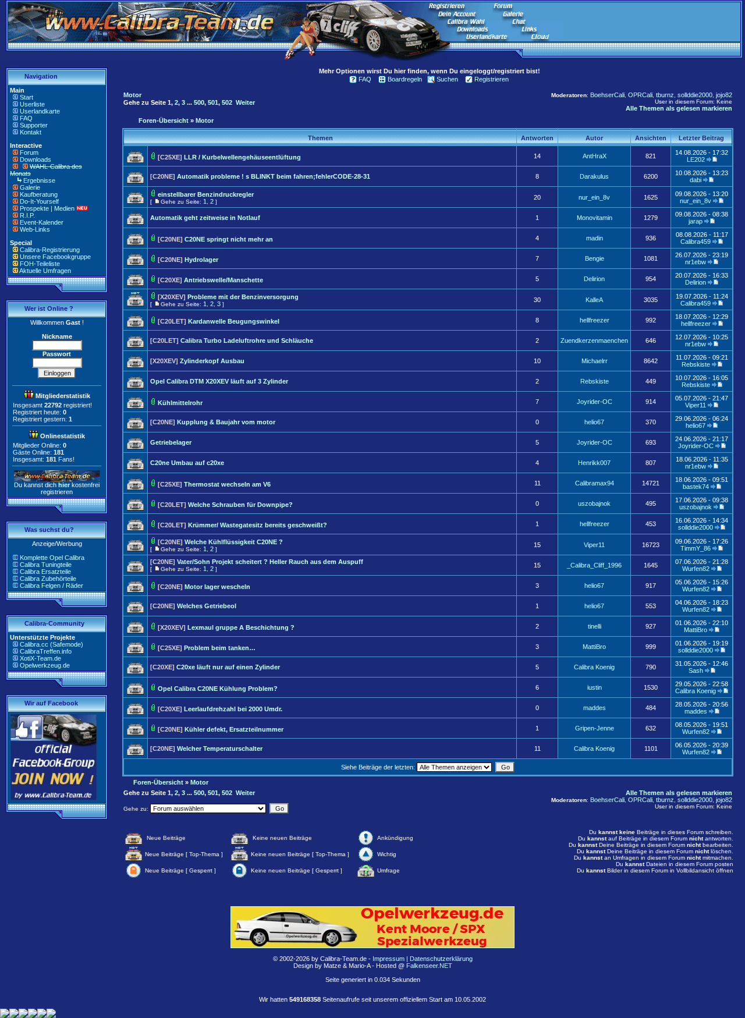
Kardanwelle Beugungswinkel (233, 321)
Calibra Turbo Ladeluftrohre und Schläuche (246, 340)
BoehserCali (607, 94)
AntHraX (594, 155)
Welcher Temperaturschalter (219, 748)
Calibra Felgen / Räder (51, 585)
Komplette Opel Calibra (52, 557)
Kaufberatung (39, 194)
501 (213, 102)
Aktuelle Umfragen (45, 270)
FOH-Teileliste (40, 263)
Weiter (245, 102)
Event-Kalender (41, 222)
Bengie (594, 258)
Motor (132, 94)
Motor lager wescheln (217, 586)
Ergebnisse (39, 180)
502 (227, 102)
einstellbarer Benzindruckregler (206, 194)
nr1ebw (695, 261)
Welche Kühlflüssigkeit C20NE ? (234, 541)
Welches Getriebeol (206, 605)
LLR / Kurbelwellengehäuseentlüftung (242, 157)
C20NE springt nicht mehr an (229, 239)
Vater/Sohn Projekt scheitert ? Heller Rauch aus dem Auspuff (270, 561)
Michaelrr (594, 360)
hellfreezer (594, 320)
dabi (695, 179)
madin (594, 238)
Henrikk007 (594, 462)
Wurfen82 (695, 568)
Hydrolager (201, 259)
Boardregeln (405, 79)
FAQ (26, 118)
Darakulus (594, 176)
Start (26, 97)
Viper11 (695, 405)
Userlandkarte (40, 111)
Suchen (447, 79)
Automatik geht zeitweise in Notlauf (205, 217)
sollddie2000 (694, 94)
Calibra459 (695, 241)
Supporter (34, 125)
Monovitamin (594, 217)
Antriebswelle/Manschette (223, 279)
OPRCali (640, 94)
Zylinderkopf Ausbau (212, 360)
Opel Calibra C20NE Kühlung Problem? (218, 688)
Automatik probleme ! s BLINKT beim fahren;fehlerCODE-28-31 (273, 176)
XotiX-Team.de (40, 658)
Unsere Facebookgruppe (55, 256)
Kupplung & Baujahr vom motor (226, 421)
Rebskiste (696, 364)
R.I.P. (27, 215)
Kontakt (30, 132)
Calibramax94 (594, 483)
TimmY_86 (695, 548)
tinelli (594, 626)
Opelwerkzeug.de (45, 665)
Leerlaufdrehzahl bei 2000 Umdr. (233, 708)
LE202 (696, 159)
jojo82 (724, 94)
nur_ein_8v (594, 197)
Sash (696, 670)
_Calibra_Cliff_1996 (594, 565)
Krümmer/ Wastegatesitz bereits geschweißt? (257, 525)
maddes (594, 707)
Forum (29, 152)
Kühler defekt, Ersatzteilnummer (234, 729)
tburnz (665, 94)
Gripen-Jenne (594, 728)
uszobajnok (594, 503)
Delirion (594, 278)
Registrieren (491, 79)
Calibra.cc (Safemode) (51, 644)
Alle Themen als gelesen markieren (679, 108)
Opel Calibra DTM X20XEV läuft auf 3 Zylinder (219, 381)
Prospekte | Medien (47, 208)
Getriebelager (170, 442)
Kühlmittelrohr (180, 402)
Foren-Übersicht (164, 120)
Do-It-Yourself (39, 201)
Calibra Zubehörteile (48, 578)
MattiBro (695, 629)
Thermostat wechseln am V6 (227, 484)
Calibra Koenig (594, 667)
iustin (594, 687)
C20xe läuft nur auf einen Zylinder (228, 667)
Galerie (30, 187)
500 (199, 102)
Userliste (32, 104)
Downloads (35, 159)
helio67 (594, 421)
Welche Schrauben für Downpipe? (240, 504)
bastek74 (696, 486)
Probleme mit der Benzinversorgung (243, 296)
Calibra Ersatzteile (45, 571)
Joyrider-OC (594, 401)
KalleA (594, 299)
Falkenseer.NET (429, 965)
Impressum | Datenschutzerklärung (422, 958)
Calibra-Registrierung (50, 249)
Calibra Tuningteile (46, 564)
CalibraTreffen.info (46, 651)
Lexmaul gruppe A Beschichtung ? (241, 627)
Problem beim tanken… (220, 647)
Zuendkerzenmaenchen (594, 340)
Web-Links (35, 229)
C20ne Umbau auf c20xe (187, 462)
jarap (696, 221)
